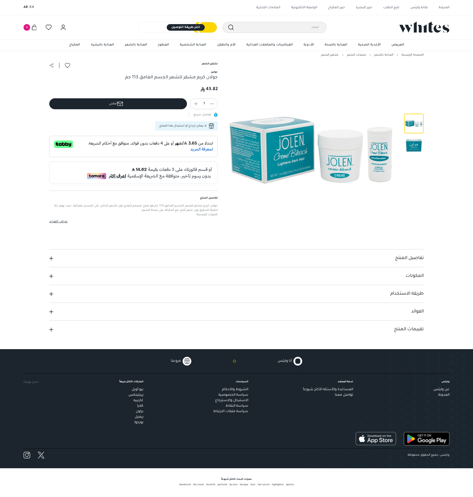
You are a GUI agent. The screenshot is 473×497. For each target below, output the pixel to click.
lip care (233, 485)
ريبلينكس (135, 395)
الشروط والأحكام (235, 390)
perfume (222, 485)
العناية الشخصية (193, 45)
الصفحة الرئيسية (413, 55)
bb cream (198, 485)
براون (139, 411)
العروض (397, 45)
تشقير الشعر (330, 55)
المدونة (444, 8)
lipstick (290, 485)
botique (244, 485)
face (252, 485)
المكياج (74, 45)
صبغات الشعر (356, 55)
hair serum (264, 485)
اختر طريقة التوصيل (185, 27)
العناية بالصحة (336, 45)
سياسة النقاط (237, 406)
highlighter (278, 485)
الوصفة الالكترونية (304, 8)
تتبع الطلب (391, 8)
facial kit (210, 485)
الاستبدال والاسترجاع (231, 401)
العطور (163, 45)
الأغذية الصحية (369, 45)
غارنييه (138, 401)
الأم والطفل (226, 45)
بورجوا (138, 422)
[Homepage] (424, 27)
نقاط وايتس (419, 8)
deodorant (185, 485)
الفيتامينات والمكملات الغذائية (269, 45)
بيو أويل (137, 390)
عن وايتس (441, 390)
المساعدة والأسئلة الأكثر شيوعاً (328, 390)
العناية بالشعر (136, 45)
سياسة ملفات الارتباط (230, 411)
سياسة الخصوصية (233, 395)
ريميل (139, 417)
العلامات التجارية (268, 8)
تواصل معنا (344, 395)
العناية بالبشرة (102, 45)
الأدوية (309, 45)
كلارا (140, 406)
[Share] (51, 65)
